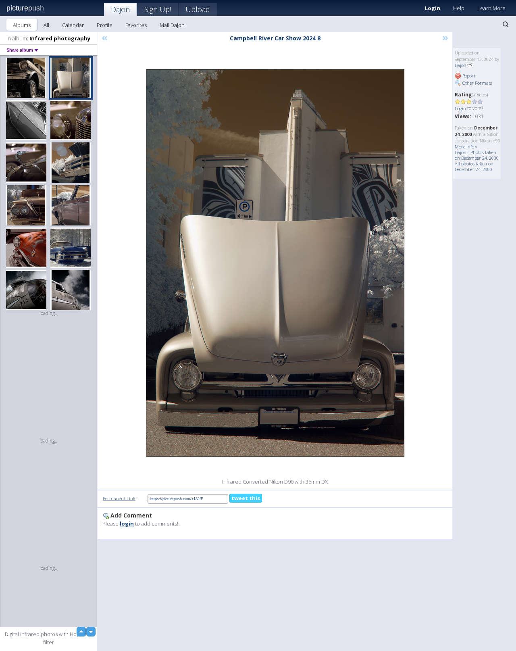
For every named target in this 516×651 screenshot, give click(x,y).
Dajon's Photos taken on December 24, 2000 (477, 155)
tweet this (245, 498)
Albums (22, 25)
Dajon (120, 9)
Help (458, 8)
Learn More (491, 8)
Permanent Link (119, 498)
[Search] (505, 24)
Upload (197, 9)
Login (432, 8)
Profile (104, 25)
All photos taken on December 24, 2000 (474, 166)
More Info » (466, 147)
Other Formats (476, 83)
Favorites (136, 25)
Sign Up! (157, 9)
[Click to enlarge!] (275, 263)
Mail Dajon (172, 25)
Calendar (73, 25)
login (127, 523)
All (46, 25)
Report (468, 76)
